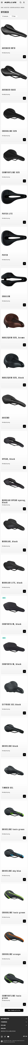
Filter (14, 16)
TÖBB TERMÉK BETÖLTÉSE (14, 1010)
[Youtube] (8, 1036)
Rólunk (3, 1025)
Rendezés (5, 16)
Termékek (4, 1022)
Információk (5, 1018)
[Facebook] (5, 1036)
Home (2, 7)
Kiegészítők (6, 7)
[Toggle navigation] (2, 2)
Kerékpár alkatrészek (15, 7)
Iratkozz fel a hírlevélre (8, 1031)
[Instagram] (2, 1036)
